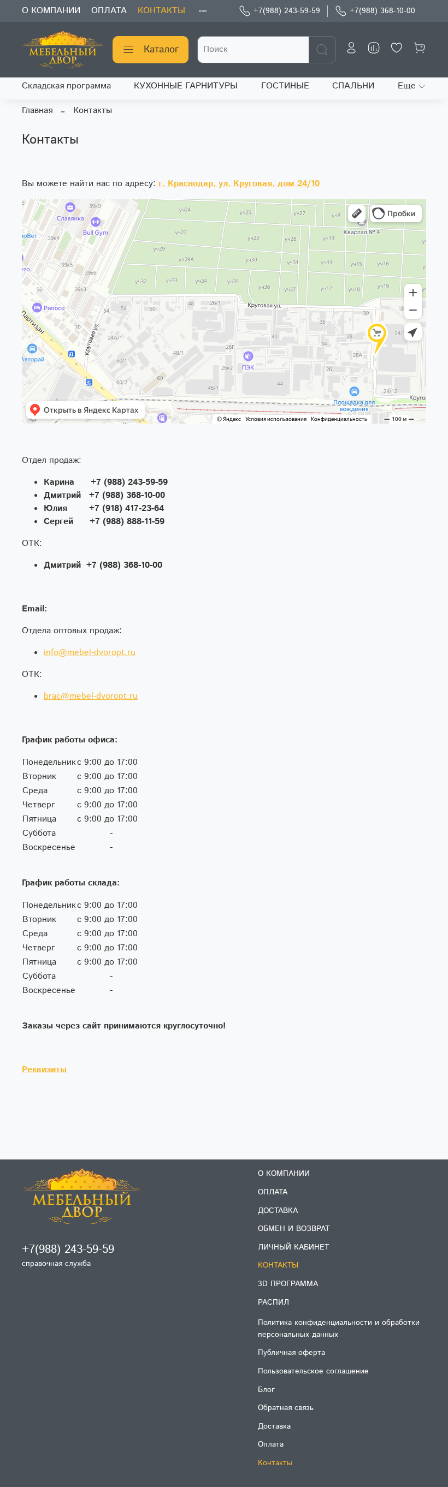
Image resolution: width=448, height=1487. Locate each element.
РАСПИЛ (273, 1302)
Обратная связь (286, 1407)
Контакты (275, 1463)
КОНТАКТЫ (161, 10)
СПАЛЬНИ (353, 86)
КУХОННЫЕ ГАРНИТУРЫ (186, 86)
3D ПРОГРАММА (288, 1283)
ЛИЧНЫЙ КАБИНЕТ (293, 1247)
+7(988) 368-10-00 (382, 10)
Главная (37, 110)
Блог (266, 1389)
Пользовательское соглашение (313, 1371)
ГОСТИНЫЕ (285, 86)
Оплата (271, 1444)
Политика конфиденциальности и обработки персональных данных (339, 1328)
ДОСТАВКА (278, 1210)
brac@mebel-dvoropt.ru (91, 696)
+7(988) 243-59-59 (287, 10)
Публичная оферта (291, 1352)
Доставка (274, 1426)
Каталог (161, 50)
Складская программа (66, 86)
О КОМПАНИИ (51, 10)
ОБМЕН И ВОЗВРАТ (293, 1228)
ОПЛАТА (109, 10)
